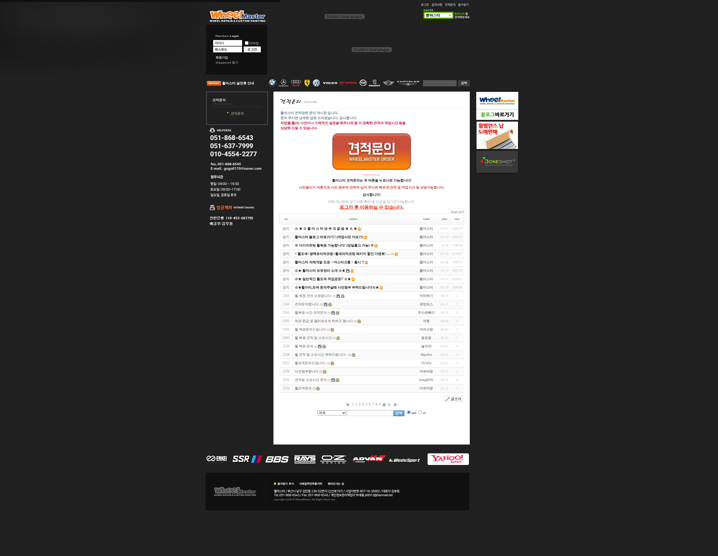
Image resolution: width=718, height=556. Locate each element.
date (444, 218)
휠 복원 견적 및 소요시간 (313, 338)
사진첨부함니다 (306, 371)
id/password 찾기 (227, 62)
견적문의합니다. (307, 304)
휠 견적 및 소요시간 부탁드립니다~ (321, 355)
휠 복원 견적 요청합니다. (313, 296)
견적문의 (237, 113)
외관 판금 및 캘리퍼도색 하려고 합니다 (324, 321)
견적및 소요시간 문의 (311, 380)
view (457, 218)
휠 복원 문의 (304, 346)
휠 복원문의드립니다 (310, 329)
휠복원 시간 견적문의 (311, 313)
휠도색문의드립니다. (310, 363)
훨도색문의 (303, 388)
